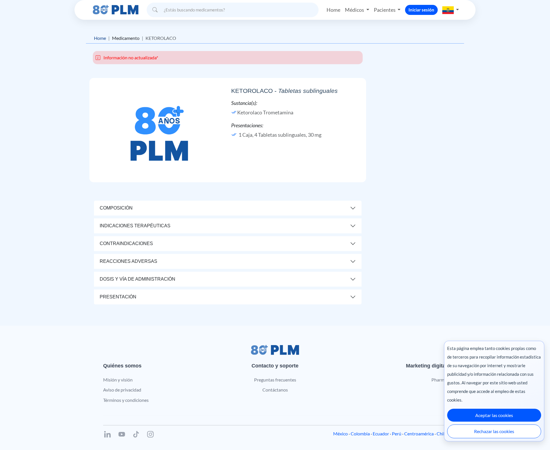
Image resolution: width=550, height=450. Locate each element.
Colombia (360, 433)
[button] (450, 9)
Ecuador (381, 433)
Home (333, 10)
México (340, 433)
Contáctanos (275, 389)
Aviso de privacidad (122, 389)
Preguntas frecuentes (275, 379)
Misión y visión (118, 379)
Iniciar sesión (421, 9)
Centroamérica (419, 433)
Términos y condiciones (126, 400)
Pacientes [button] (385, 10)
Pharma (439, 379)
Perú (396, 433)
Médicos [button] (355, 10)
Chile (442, 433)
